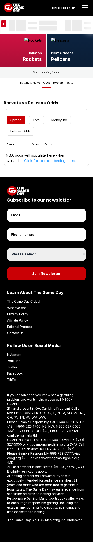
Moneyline (59, 120)
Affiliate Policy (17, 320)
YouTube (14, 361)
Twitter (12, 367)
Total (36, 120)
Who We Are (16, 308)
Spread (15, 120)
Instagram (14, 354)
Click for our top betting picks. (50, 160)
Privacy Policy (17, 314)
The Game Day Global (23, 301)
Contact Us (15, 333)
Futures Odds (20, 131)
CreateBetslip (63, 8)
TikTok (12, 380)
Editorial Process (19, 327)
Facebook (15, 373)
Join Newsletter (46, 273)
